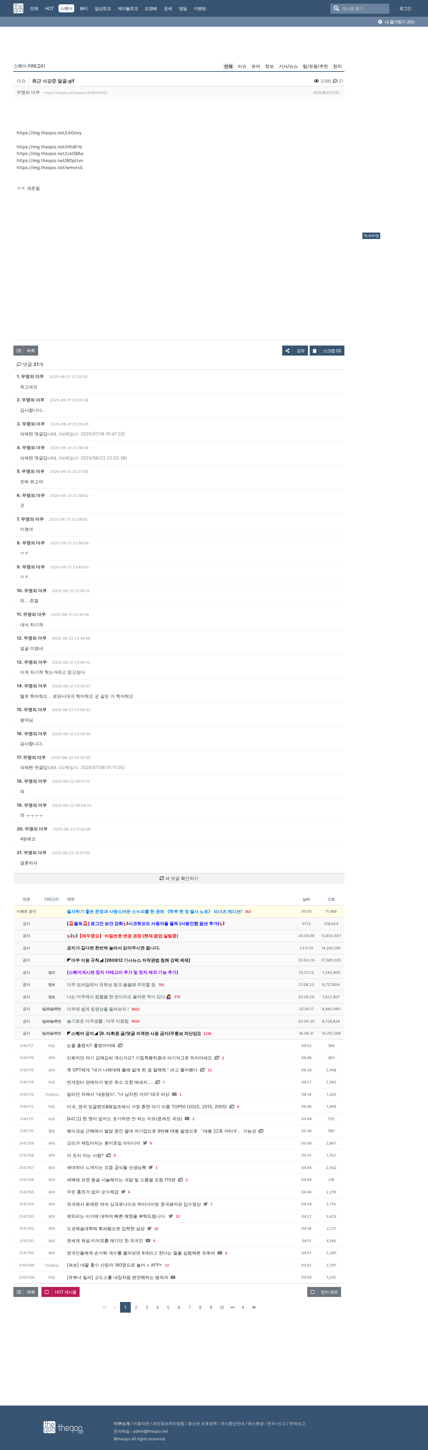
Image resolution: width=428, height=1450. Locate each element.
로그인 (405, 8)
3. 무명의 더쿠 (31, 423)
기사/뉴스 (288, 66)
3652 (135, 1009)
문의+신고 (276, 1423)
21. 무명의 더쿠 (31, 852)
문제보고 (297, 1423)
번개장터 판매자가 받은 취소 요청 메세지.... (110, 1082)
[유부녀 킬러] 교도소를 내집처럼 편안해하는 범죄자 (117, 1277)
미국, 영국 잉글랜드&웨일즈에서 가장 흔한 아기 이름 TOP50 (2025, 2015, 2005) (147, 1106)
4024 (135, 1021)
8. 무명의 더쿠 (31, 542)
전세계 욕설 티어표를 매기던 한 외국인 (105, 1240)
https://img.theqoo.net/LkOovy (49, 132)
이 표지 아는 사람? (85, 1155)
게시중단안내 (232, 1423)
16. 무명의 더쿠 (32, 733)
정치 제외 (329, 1292)
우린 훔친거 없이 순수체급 (93, 1191)
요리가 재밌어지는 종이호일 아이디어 (103, 1143)
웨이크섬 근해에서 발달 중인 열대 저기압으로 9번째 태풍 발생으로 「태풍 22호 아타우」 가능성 (161, 1131)
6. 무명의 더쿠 (31, 495)
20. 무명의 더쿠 (32, 828)
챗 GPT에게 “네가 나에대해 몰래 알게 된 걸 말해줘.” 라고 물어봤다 (132, 1069)
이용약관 (141, 1423)
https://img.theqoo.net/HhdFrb (49, 146)
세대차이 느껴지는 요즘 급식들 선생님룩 (106, 1167)
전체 (228, 66)
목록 (31, 350)
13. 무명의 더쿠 (32, 662)
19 (156, 1229)
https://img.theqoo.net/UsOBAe (50, 153)
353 (248, 912)
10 (221, 1307)
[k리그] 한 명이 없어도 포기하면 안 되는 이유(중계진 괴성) (124, 1118)
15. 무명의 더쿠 (31, 709)
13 (210, 1070)
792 (161, 985)
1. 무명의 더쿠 (30, 376)
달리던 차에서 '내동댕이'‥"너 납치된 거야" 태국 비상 (118, 1094)
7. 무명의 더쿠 (30, 519)
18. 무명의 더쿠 (32, 781)
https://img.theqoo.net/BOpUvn (50, 160)
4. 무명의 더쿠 (31, 447)
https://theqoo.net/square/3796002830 (75, 93)
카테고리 (29, 66)
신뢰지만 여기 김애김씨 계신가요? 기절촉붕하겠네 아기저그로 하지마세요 (139, 1057)
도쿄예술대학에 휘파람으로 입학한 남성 (106, 1228)
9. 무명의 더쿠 (31, 566)
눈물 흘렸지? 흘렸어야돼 (91, 1045)
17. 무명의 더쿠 (31, 757)
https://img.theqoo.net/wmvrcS (50, 167)
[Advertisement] (389, 131)
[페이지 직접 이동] (232, 1307)
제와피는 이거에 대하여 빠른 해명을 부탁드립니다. (116, 1216)
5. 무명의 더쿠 (30, 471)
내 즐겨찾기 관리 (399, 21)
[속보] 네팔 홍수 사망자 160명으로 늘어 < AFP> (114, 1265)
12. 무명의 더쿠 (31, 638)
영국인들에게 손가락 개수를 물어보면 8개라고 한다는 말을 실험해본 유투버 (141, 1253)
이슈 (242, 66)
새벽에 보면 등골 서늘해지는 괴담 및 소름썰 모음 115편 (121, 1179)
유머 (255, 66)
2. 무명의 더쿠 (30, 399)
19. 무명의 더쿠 (32, 805)
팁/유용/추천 (315, 66)
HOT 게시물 (65, 1292)
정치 (337, 66)
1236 (207, 1034)
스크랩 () (332, 350)
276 (177, 997)
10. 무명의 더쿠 (32, 590)
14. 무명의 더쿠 (32, 685)
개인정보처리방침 (168, 1423)
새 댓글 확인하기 (181, 878)
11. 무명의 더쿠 (31, 614)
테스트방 (256, 1423)
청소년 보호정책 (202, 1423)
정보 (269, 66)
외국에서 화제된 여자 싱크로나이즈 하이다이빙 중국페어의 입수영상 (134, 1204)
